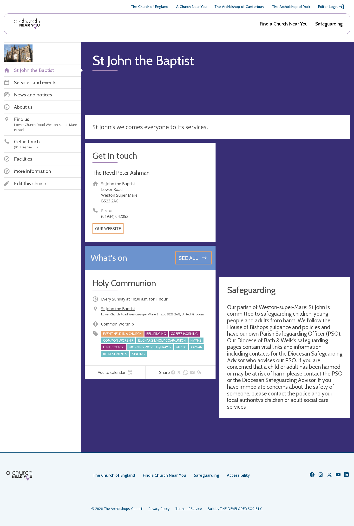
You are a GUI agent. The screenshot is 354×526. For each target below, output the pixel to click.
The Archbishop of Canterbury (239, 6)
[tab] (115, 372)
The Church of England (149, 6)
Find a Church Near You (284, 24)
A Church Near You (191, 6)
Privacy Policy (159, 508)
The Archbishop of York (291, 6)
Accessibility (238, 475)
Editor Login (328, 6)
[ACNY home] (26, 24)
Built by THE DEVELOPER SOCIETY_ (235, 508)
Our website (108, 228)
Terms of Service (188, 508)
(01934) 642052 (114, 216)
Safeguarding (329, 24)
